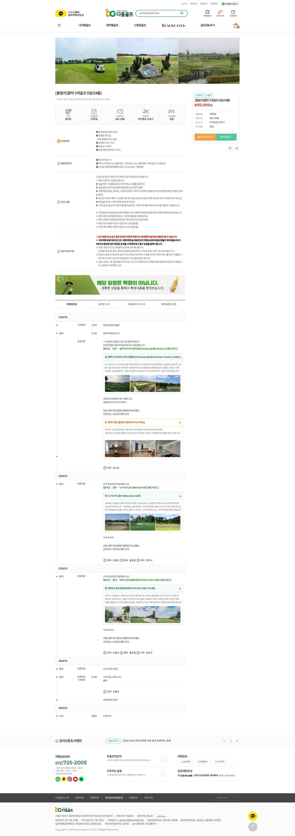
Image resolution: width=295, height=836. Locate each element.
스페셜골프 (140, 25)
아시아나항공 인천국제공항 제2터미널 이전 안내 (151, 740)
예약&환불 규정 (168, 304)
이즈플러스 (151, 824)
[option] (86, 61)
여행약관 (94, 797)
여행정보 (213, 4)
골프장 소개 (104, 304)
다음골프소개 (62, 797)
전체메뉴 (59, 25)
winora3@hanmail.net (131, 820)
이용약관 (79, 797)
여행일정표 (71, 304)
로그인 (184, 4)
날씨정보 (187, 761)
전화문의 (226, 137)
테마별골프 (112, 25)
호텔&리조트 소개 (136, 304)
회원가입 (193, 4)
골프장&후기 (208, 25)
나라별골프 (84, 25)
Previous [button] (58, 61)
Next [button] (236, 61)
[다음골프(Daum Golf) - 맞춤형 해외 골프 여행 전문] (119, 13)
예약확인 (203, 4)
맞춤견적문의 (206, 137)
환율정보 (204, 761)
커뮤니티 (148, 797)
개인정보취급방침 (114, 797)
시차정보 (221, 761)
